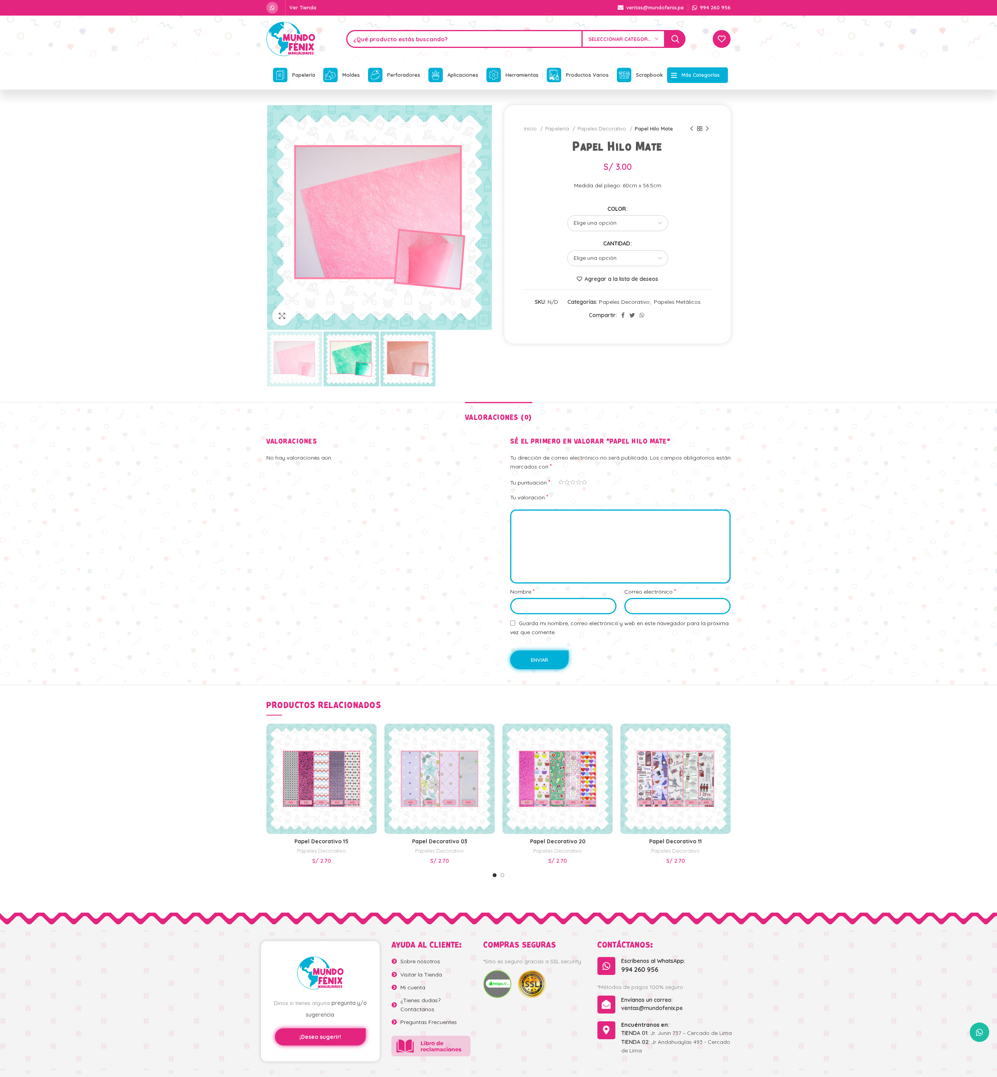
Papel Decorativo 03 (439, 841)
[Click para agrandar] (282, 316)
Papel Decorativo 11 (675, 841)
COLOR (617, 208)
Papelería (558, 128)
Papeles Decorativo (603, 128)
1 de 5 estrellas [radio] (561, 482)
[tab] (498, 414)
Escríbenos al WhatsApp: (653, 960)
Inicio (531, 128)
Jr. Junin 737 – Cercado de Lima (676, 1032)
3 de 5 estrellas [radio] (573, 482)
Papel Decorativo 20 (557, 841)
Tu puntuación (530, 482)
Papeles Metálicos (677, 301)
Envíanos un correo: (647, 999)
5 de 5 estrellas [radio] (584, 482)
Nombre (522, 591)
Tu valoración (529, 497)
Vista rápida (370, 740)
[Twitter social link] (632, 315)
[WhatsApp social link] (272, 8)
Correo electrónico (650, 591)
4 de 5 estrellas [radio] (578, 482)
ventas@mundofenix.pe (652, 1008)
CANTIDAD (616, 243)
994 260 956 (639, 969)
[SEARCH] (675, 39)
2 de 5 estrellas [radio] (567, 482)
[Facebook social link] (623, 315)
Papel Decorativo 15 (321, 841)
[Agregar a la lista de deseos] (370, 757)
